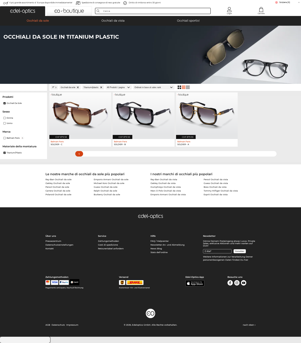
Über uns (50, 236)
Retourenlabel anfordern (111, 248)
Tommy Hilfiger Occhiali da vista (221, 190)
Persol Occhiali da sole (57, 187)
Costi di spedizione (108, 245)
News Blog (156, 248)
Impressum (72, 325)
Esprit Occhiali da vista (216, 194)
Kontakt (49, 248)
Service (102, 236)
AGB (47, 325)
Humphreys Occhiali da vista (165, 187)
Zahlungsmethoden (108, 241)
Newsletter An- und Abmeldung (167, 245)
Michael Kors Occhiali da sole (109, 183)
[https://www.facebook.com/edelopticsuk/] (230, 283)
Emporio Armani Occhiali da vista (168, 194)
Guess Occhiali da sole (105, 187)
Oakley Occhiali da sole (57, 183)
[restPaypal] (64, 282)
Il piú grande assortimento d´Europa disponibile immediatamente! (40, 2)
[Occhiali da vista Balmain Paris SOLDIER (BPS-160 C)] (80, 114)
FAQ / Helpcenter (159, 241)
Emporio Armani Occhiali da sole (111, 179)
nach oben (249, 325)
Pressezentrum (53, 241)
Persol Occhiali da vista (216, 179)
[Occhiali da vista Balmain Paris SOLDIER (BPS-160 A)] (207, 114)
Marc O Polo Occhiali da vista (165, 190)
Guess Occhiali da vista (216, 183)
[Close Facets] (23, 87)
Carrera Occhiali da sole (57, 190)
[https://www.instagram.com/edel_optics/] (237, 283)
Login (229, 13)
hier (246, 260)
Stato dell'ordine (159, 252)
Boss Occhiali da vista (215, 187)
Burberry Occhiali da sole (107, 194)
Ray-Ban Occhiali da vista (163, 179)
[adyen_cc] (47, 282)
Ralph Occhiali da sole (105, 190)
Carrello (261, 13)
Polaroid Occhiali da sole (58, 194)
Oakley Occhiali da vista (163, 183)
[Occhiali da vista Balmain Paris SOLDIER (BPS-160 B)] (143, 114)
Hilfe (153, 236)
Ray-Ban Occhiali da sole (58, 179)
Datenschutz (58, 325)
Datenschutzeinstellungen (59, 245)
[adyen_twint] (74, 282)
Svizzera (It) (284, 2)
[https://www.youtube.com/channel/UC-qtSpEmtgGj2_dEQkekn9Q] (243, 283)
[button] (22, 11)
